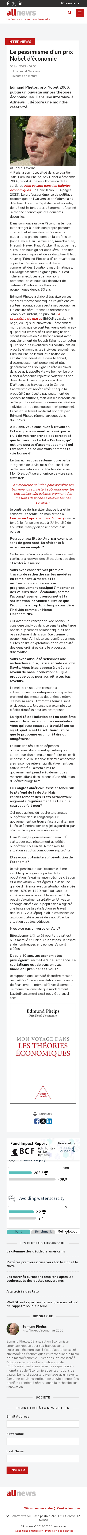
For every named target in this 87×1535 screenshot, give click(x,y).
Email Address (18, 1417)
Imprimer (46, 1114)
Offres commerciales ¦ (39, 1508)
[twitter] (43, 1120)
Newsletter (72, 3)
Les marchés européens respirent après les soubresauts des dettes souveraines (40, 1279)
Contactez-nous (68, 1508)
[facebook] (36, 1120)
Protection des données (59, 1530)
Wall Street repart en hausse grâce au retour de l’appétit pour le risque (42, 1304)
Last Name (15, 1451)
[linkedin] (49, 1120)
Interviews (20, 41)
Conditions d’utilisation (29, 1530)
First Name (15, 1434)
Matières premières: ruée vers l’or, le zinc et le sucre (42, 1264)
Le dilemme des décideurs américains (36, 1251)
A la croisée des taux (23, 1291)
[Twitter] (14, 4)
